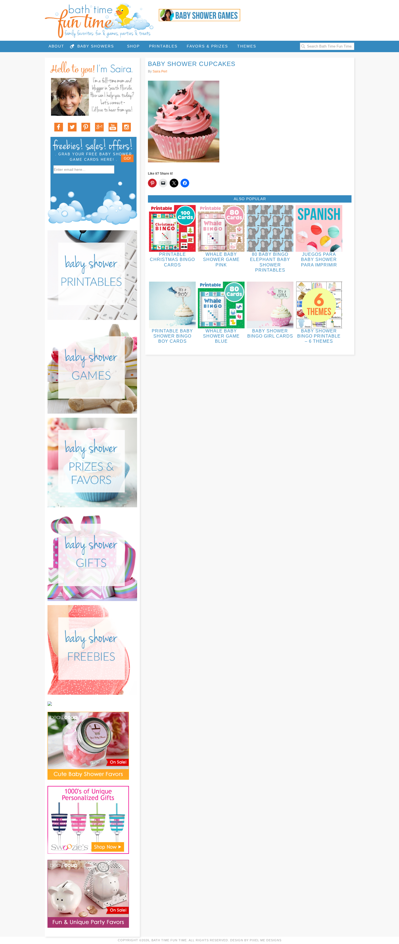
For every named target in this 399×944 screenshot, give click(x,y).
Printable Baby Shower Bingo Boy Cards (172, 336)
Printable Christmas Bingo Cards (172, 259)
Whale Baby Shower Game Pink (221, 259)
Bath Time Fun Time (99, 20)
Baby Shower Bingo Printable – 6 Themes (319, 336)
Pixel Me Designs (265, 940)
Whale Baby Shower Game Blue (221, 336)
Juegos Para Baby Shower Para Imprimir (319, 259)
